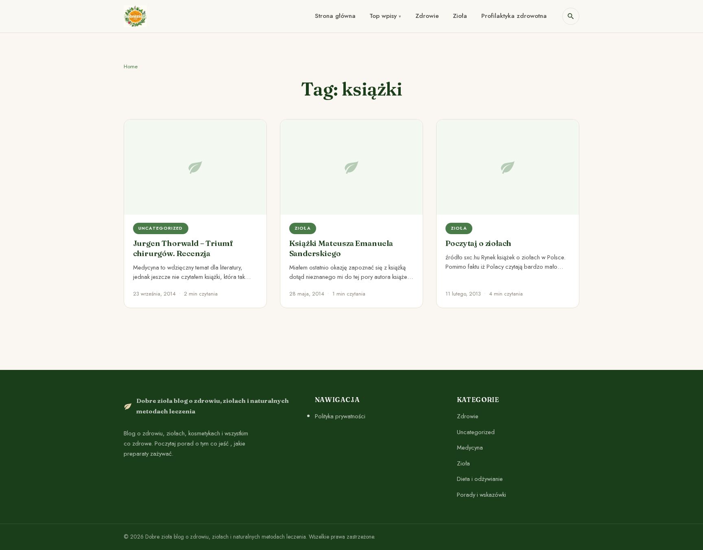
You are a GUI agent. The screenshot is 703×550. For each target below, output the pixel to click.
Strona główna (335, 15)
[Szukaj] (570, 16)
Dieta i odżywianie (480, 478)
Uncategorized (476, 432)
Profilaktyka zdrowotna (514, 15)
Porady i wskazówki (481, 494)
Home (131, 66)
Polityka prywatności (340, 416)
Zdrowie (427, 15)
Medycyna (470, 447)
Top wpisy (383, 15)
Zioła (460, 15)
